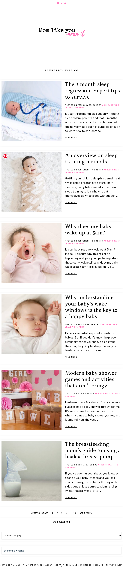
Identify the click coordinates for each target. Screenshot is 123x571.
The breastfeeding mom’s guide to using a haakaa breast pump (93, 450)
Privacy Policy (114, 565)
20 (74, 513)
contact (59, 565)
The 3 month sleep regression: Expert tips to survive (92, 90)
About (48, 565)
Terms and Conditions (78, 565)
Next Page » (86, 513)
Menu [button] (64, 3)
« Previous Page (39, 513)
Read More (71, 137)
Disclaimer (99, 565)
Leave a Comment (74, 107)
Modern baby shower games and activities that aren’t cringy (91, 379)
